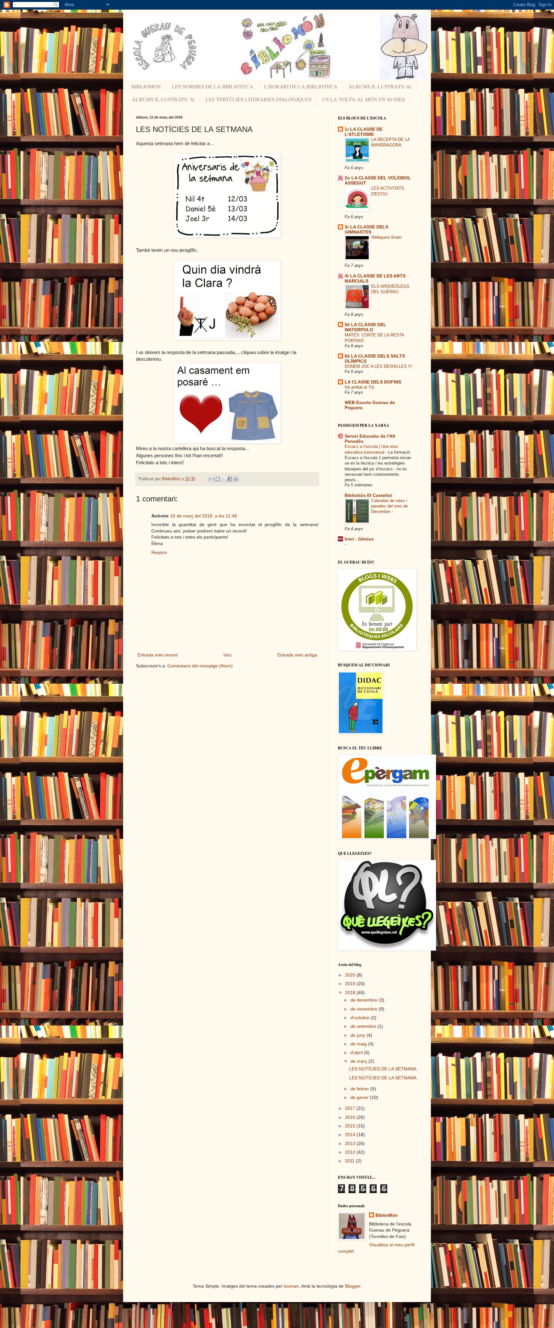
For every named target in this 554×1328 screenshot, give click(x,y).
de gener (360, 1097)
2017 (351, 1108)
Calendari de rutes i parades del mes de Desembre (389, 506)
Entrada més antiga (297, 654)
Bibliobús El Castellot (368, 495)
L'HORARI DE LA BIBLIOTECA (301, 86)
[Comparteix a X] (224, 479)
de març (359, 1061)
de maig (359, 1043)
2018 (351, 992)
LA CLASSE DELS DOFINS (373, 381)
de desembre (364, 999)
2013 (351, 1143)
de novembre (364, 1008)
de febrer (360, 1088)
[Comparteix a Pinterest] (236, 479)
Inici (227, 654)
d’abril (357, 1052)
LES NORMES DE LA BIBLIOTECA (212, 86)
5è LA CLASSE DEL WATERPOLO (365, 327)
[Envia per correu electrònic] (211, 479)
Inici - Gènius (359, 538)
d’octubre (360, 1017)
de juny (358, 1035)
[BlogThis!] (217, 479)
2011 (350, 1160)
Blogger (352, 1286)
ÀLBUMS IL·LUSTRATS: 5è (163, 99)
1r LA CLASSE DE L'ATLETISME (363, 132)
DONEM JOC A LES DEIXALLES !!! (378, 366)
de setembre (363, 1026)
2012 (351, 1152)
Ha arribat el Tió (359, 387)
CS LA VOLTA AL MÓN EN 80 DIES (364, 99)
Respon (159, 552)
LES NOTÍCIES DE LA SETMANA (382, 1068)
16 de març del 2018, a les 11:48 (203, 515)
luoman (291, 1286)
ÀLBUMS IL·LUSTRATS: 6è (379, 86)
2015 (351, 1125)
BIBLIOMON (146, 86)
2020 (351, 974)
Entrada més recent (158, 654)
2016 (351, 1117)
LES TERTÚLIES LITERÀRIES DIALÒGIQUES (259, 99)
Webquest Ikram (386, 237)
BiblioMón (386, 1215)
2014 (351, 1134)
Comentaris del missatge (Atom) (200, 665)
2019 (351, 983)
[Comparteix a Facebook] (230, 479)
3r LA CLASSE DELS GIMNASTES (366, 229)
